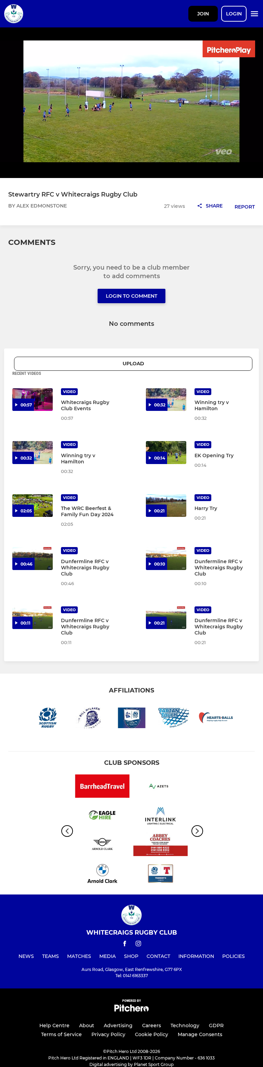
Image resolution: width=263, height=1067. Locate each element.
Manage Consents (200, 1034)
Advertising (118, 1025)
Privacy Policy (108, 1034)
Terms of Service (61, 1034)
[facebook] (124, 944)
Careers (151, 1025)
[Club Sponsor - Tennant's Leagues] (160, 875)
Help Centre (54, 1025)
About (86, 1025)
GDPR (216, 1025)
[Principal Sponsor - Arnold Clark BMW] (102, 875)
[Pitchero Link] (131, 1010)
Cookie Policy (151, 1034)
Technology (185, 1025)
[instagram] (138, 944)
